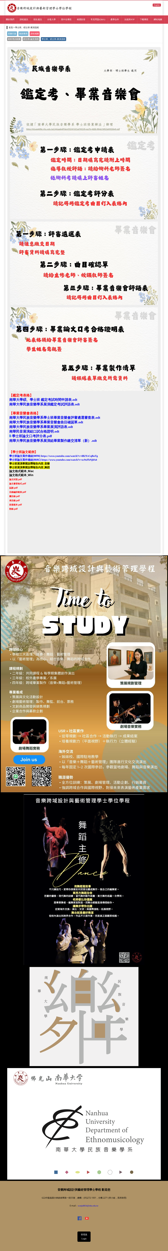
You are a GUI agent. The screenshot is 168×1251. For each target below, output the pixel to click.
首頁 (11, 27)
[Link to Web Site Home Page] (40, 12)
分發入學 (51, 19)
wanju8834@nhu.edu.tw (88, 1206)
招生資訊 (37, 19)
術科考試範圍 (14, 39)
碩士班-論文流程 (31, 39)
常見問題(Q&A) (98, 19)
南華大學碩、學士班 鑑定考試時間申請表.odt (43, 400)
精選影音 (81, 19)
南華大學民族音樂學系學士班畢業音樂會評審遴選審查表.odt (54, 418)
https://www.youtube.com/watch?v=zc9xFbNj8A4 (69, 459)
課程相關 (34, 34)
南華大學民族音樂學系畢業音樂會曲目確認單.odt (46, 422)
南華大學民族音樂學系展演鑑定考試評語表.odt (44, 404)
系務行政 (12, 34)
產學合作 (115, 19)
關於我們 (10, 19)
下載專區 (144, 19)
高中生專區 (66, 19)
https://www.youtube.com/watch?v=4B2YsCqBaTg (69, 455)
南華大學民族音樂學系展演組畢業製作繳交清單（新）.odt (53, 441)
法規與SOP (129, 19)
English (157, 5)
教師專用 (23, 34)
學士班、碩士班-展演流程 (53, 39)
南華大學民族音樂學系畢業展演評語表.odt (41, 427)
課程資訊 (24, 19)
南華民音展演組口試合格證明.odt (34, 431)
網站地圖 (158, 19)
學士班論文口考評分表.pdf (32, 436)
